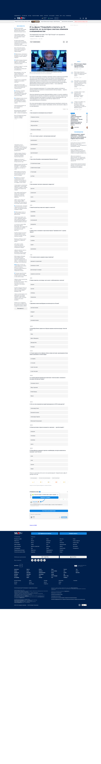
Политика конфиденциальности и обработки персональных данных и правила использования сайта (68, 599)
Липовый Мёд (35, 501)
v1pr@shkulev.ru (66, 591)
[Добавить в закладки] (64, 42)
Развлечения (62, 548)
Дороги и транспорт (35, 546)
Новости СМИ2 (33, 525)
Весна (32, 542)
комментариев (36, 41)
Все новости (21, 26)
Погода (29, 15)
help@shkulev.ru (21, 597)
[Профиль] (86, 18)
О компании (16, 542)
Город (32, 544)
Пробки (57, 15)
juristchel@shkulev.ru (41, 596)
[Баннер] (35, 22)
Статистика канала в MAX (19, 552)
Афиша (41, 15)
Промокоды (68, 15)
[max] (41, 560)
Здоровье (33, 552)
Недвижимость (17, 15)
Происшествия (63, 544)
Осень (61, 540)
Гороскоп (46, 15)
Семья (61, 552)
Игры (64, 15)
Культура (48, 542)
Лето (47, 544)
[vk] (35, 560)
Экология (75, 544)
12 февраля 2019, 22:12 (34, 38)
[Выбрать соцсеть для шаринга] (67, 42)
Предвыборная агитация (19, 550)
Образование (49, 552)
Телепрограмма (35, 15)
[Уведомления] (83, 18)
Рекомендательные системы (56, 596)
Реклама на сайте (18, 538)
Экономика (75, 546)
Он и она (61, 538)
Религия (61, 550)
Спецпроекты (76, 548)
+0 (63, 499)
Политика (62, 542)
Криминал (48, 540)
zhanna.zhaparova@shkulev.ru (19, 600)
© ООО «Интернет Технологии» (33, 605)
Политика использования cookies (56, 594)
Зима (47, 538)
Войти (34, 517)
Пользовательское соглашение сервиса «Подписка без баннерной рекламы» (64, 597)
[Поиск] (80, 18)
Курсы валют (52, 15)
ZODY (61, 15)
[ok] (38, 560)
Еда (32, 548)
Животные (33, 550)
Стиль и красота (76, 540)
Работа (61, 546)
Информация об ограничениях (56, 592)
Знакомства (24, 15)
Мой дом (48, 546)
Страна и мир (75, 542)
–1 (66, 499)
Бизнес (32, 540)
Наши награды (17, 544)
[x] (44, 560)
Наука (47, 548)
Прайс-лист (16, 540)
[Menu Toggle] (15, 18)
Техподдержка (17, 548)
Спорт (74, 538)
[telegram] (32, 560)
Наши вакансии (17, 546)
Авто (32, 538)
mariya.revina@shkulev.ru (18, 602)
